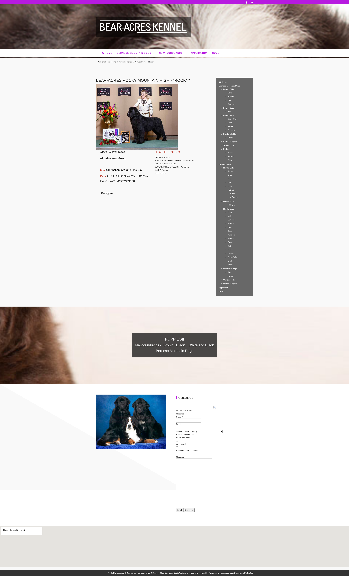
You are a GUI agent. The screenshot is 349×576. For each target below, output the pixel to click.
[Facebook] (246, 2)
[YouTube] (252, 2)
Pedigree (107, 193)
